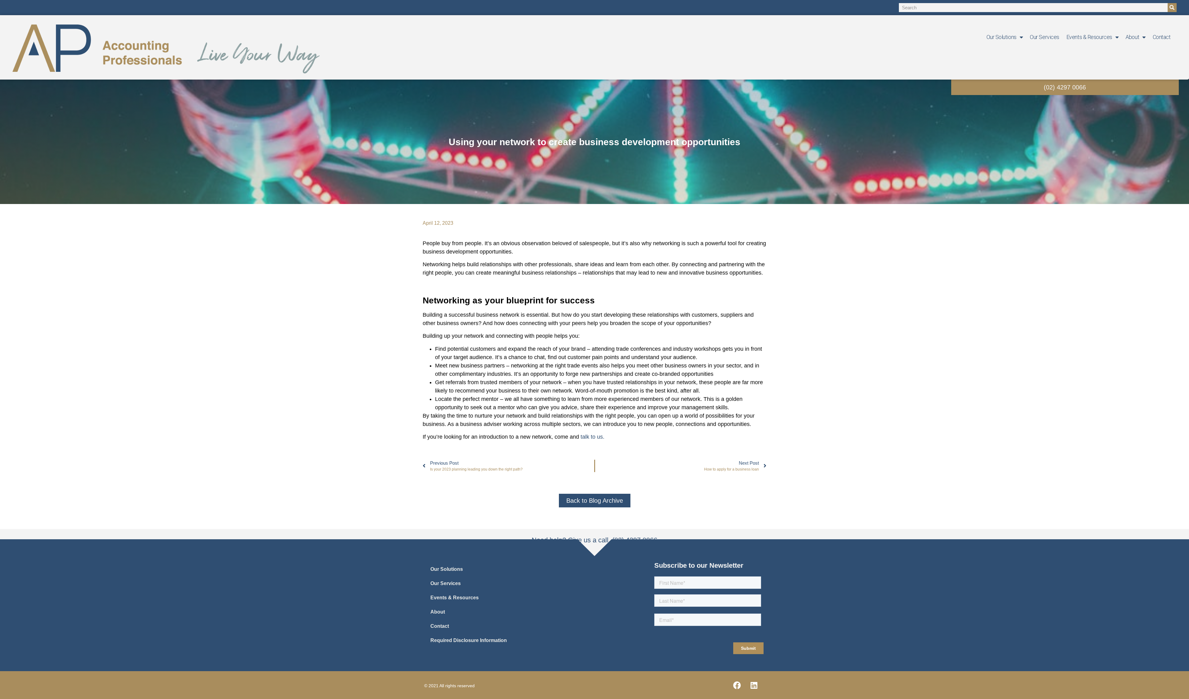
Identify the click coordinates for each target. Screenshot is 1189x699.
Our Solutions (1001, 37)
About (1132, 37)
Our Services (1044, 37)
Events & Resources (1089, 37)
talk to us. (592, 437)
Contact (1162, 37)
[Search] (1172, 7)
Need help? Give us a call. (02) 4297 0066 (594, 540)
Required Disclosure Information (468, 640)
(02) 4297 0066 (1065, 87)
